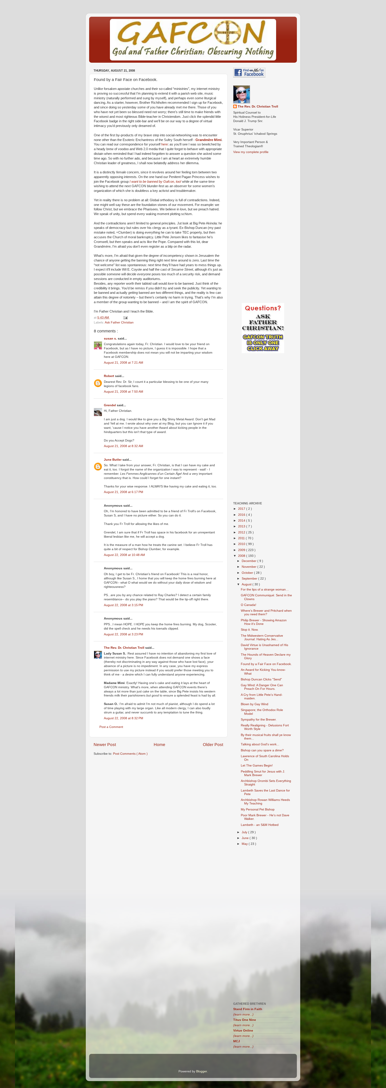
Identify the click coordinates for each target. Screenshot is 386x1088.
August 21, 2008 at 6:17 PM (123, 492)
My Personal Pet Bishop (258, 809)
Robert (109, 376)
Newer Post (105, 744)
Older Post (213, 744)
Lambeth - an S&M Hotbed (260, 825)
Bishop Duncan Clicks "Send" (261, 679)
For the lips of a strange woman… (265, 589)
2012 (242, 532)
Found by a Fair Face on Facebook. (266, 664)
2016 (242, 514)
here (164, 144)
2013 (242, 526)
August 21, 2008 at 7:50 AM (123, 391)
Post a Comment (111, 727)
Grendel (110, 405)
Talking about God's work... (260, 744)
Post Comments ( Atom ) (130, 753)
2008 (242, 555)
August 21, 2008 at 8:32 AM (123, 446)
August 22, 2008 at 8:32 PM (123, 718)
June (246, 838)
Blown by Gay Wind (254, 704)
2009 (242, 550)
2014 (242, 520)
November (249, 566)
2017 (242, 508)
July (245, 832)
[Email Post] (125, 317)
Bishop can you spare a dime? (262, 750)
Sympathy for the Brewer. (259, 719)
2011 (242, 538)
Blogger (201, 1071)
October (248, 572)
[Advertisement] (158, 794)
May (245, 844)
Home (159, 744)
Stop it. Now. (249, 629)
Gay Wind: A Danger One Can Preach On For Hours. (262, 687)
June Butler (113, 459)
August (247, 584)
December (249, 561)
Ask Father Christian (119, 322)
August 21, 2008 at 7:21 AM (123, 362)
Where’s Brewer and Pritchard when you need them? (266, 612)
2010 (242, 544)
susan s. (111, 338)
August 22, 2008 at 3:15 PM (123, 605)
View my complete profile (251, 152)
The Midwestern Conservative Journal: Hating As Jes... (262, 637)
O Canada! (248, 605)
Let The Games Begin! (257, 765)
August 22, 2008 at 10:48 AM (124, 555)
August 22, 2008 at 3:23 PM (123, 634)
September (250, 578)
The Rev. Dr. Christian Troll (124, 647)
